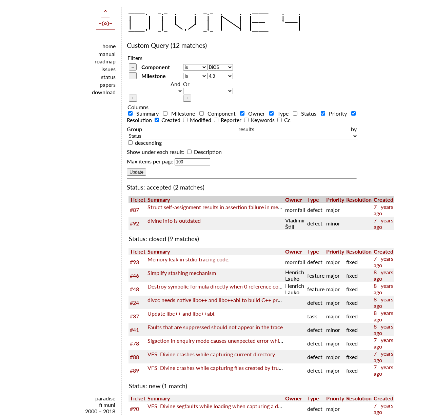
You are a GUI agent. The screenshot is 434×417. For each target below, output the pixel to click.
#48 (134, 289)
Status (308, 113)
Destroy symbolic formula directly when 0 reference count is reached (229, 286)
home (109, 45)
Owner (256, 113)
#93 (134, 262)
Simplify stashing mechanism (181, 273)
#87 (134, 209)
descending (148, 142)
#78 (134, 343)
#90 (134, 408)
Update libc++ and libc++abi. (181, 313)
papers (108, 84)
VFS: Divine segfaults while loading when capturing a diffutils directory (231, 406)
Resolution (359, 199)
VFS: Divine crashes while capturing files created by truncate (219, 367)
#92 (134, 223)
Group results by (242, 129)
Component (155, 67)
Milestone (153, 76)
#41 (134, 329)
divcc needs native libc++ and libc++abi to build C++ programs (221, 300)
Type (283, 113)
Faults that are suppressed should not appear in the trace (215, 327)
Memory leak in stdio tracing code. (188, 259)
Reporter (231, 120)
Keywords (263, 120)
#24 (134, 302)
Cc (287, 120)
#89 (134, 370)
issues (108, 69)
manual (107, 53)
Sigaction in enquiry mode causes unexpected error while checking (226, 340)
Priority (338, 113)
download (104, 92)
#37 (134, 316)
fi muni (107, 404)
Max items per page (150, 161)
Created (171, 120)
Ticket (137, 199)
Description (207, 151)
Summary (148, 113)
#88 (134, 357)
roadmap (105, 61)
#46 (134, 275)
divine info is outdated (174, 220)
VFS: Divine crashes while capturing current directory (211, 354)
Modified (201, 120)
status (108, 76)
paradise (105, 398)
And (175, 84)
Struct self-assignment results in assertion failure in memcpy (219, 207)
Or (186, 84)
